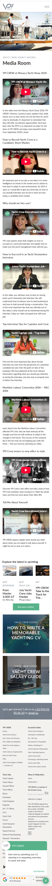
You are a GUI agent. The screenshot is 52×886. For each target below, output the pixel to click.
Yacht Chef (7, 816)
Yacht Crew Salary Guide (37, 767)
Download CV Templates (37, 742)
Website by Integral (35, 799)
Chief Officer (8, 782)
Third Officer (8, 790)
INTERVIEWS (8, 585)
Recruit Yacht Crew (10, 755)
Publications (32, 782)
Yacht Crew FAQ (34, 763)
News (30, 778)
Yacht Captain (8, 778)
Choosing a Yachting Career (38, 759)
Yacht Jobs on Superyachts (12, 752)
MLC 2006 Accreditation (12, 742)
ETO (4, 812)
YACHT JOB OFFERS (26, 585)
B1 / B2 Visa (32, 738)
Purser (5, 820)
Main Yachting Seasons (36, 752)
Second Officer (8, 786)
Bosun (5, 793)
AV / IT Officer (8, 809)
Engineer (6, 805)
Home (5, 731)
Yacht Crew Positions (35, 731)
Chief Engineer (8, 801)
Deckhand (7, 797)
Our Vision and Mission (11, 738)
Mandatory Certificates (36, 735)
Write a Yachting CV (35, 745)
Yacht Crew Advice (9, 735)
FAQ (4, 759)
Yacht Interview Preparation (38, 749)
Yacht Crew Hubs (34, 756)
